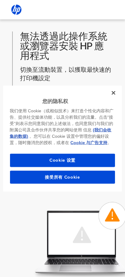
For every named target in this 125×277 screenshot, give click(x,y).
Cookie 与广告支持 (88, 142)
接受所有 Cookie (62, 176)
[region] (62, 138)
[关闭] (113, 92)
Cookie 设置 (62, 160)
